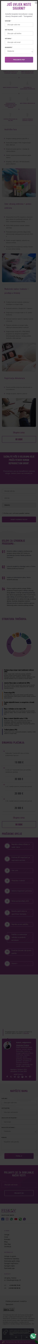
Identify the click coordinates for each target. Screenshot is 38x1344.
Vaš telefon (9, 29)
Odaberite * (9, 47)
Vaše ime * (8, 21)
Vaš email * (8, 38)
